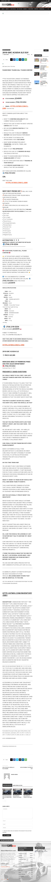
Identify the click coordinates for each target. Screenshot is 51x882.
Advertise (36, 8)
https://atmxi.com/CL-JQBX (17, 183)
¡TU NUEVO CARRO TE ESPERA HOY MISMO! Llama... (43, 83)
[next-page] (5, 801)
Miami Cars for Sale (9, 11)
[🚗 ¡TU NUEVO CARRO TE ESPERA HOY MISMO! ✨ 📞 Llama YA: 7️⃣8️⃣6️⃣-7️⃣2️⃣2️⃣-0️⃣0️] (36, 82)
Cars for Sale (13, 8)
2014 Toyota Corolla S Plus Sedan (8, 768)
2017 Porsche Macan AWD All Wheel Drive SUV (7, 797)
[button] (48, 9)
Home (3, 11)
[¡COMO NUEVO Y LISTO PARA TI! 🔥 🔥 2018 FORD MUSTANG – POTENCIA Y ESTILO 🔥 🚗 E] (36, 67)
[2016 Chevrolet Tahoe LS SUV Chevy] (17, 792)
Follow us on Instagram (7, 840)
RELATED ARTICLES (7, 785)
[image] (8, 846)
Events (7, 8)
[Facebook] (47, 1)
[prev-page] (3, 801)
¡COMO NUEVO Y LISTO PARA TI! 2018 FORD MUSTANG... (43, 67)
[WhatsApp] (26, 59)
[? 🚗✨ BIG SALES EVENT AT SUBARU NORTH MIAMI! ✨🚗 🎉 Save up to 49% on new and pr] (36, 60)
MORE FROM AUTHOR (17, 785)
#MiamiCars (41, 8)
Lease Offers (30, 8)
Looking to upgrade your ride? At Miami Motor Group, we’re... (44, 75)
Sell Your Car (19, 8)
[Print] (20, 59)
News (9, 0)
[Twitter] (49, 1)
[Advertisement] (17, 74)
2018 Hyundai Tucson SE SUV (26, 768)
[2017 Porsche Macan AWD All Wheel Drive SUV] (7, 792)
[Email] (11, 59)
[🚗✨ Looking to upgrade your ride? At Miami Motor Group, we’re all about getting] (36, 74)
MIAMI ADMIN (6, 54)
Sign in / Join (4, 0)
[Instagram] (5, 879)
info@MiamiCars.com (5, 866)
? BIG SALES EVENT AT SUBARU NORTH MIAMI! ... (44, 60)
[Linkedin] (23, 59)
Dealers (24, 8)
